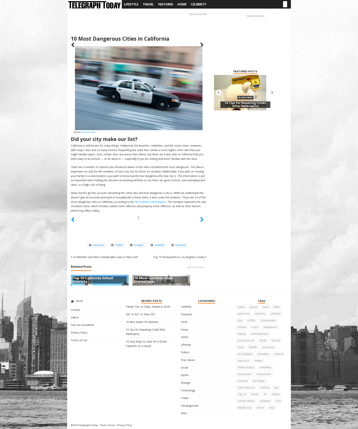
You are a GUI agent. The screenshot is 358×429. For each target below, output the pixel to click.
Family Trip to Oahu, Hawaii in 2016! (148, 306)
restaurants (263, 374)
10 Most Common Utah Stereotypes (153, 280)
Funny (184, 329)
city (240, 320)
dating (242, 333)
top (276, 387)
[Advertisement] (139, 20)
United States (246, 401)
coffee (251, 320)
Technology (188, 390)
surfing (264, 387)
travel (254, 394)
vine (278, 401)
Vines (184, 413)
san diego (259, 380)
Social (184, 367)
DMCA (75, 317)
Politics (185, 352)
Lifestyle (131, 4)
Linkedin (159, 245)
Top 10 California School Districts (93, 280)
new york (243, 360)
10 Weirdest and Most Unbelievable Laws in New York (105, 257)
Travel (148, 4)
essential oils (246, 340)
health (253, 347)
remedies (265, 367)
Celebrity (198, 4)
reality (258, 360)
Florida (276, 340)
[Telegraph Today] (94, 5)
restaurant (244, 374)
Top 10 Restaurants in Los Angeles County (179, 257)
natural (278, 354)
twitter (276, 394)
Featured (165, 4)
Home (182, 4)
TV (265, 394)
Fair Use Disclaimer (82, 325)
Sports (185, 375)
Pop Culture (188, 360)
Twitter (119, 245)
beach (254, 307)
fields (263, 340)
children (276, 313)
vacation (265, 401)
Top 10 (242, 394)
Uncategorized (189, 405)
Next (272, 92)
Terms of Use (79, 340)
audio (241, 307)
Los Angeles (245, 354)
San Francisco (246, 387)
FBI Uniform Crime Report (150, 202)
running (242, 380)
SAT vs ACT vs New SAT (140, 314)
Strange (185, 382)
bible (277, 307)
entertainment (259, 333)
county (242, 327)
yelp (271, 407)
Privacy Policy (79, 332)
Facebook (98, 245)
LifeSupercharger (88, 132)
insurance (268, 347)
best (266, 307)
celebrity (260, 313)
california (244, 313)
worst (260, 407)
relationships (246, 367)
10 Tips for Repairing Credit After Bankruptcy (245, 104)
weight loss (245, 407)
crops (254, 327)
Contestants (268, 320)
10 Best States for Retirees (142, 322)
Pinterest (180, 245)
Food (184, 322)
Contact (75, 310)
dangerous (270, 327)
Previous (219, 92)
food (241, 347)
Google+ (139, 245)
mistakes (263, 354)
